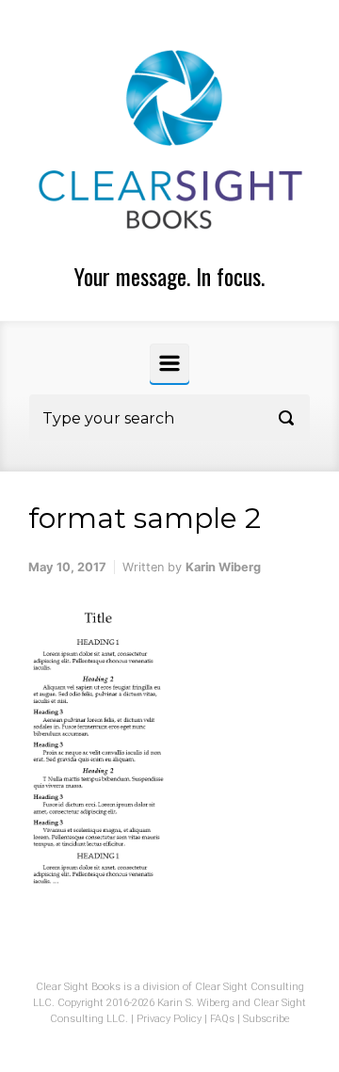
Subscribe (266, 1019)
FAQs (222, 1019)
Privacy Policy (169, 1019)
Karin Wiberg (223, 567)
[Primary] (169, 363)
